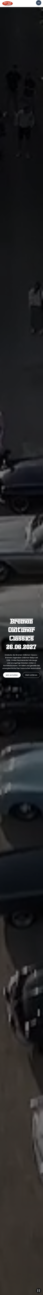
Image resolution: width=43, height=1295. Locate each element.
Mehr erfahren (31, 675)
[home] (7, 3)
